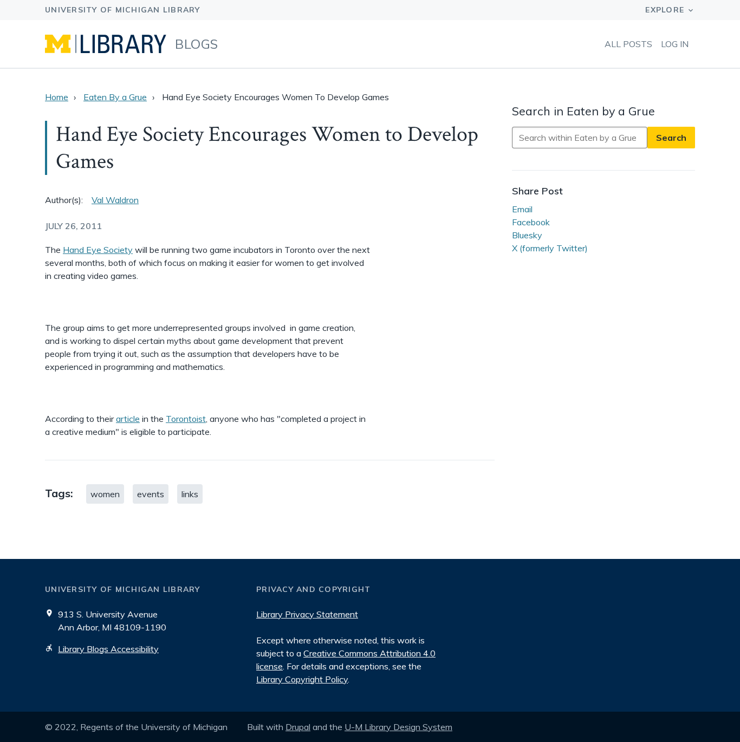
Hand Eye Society (98, 249)
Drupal (297, 726)
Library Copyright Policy (302, 679)
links (189, 494)
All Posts (628, 43)
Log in (675, 43)
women (105, 494)
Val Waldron (115, 199)
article (128, 418)
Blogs (196, 44)
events (150, 494)
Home (56, 97)
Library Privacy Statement (307, 614)
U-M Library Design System (398, 726)
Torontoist (186, 418)
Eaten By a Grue (115, 97)
